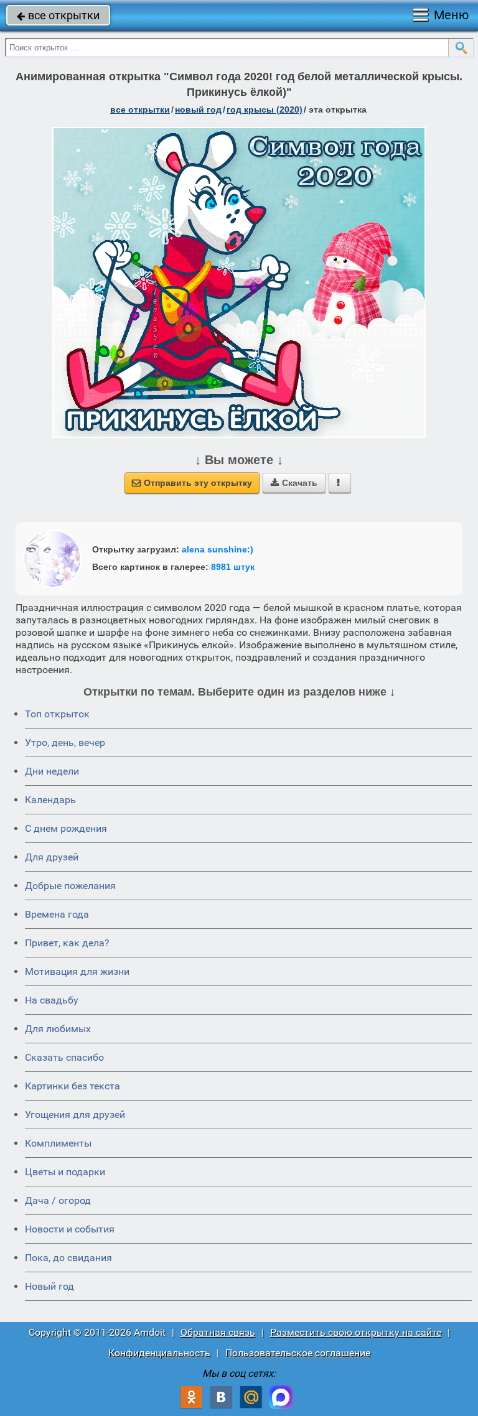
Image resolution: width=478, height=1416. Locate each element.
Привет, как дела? (67, 943)
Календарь (50, 800)
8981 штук (233, 567)
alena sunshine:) (217, 549)
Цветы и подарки (65, 1172)
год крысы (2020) (264, 109)
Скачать (294, 483)
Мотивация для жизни (77, 971)
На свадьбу (51, 1000)
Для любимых (58, 1029)
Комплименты (58, 1143)
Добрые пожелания (70, 886)
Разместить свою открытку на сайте (355, 1332)
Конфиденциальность (159, 1353)
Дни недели (52, 771)
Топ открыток (57, 714)
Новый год (49, 1286)
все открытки (58, 15)
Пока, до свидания (68, 1258)
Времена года (57, 914)
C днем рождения (66, 828)
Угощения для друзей (75, 1114)
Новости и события (70, 1229)
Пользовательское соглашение (297, 1353)
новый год (198, 109)
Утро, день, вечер (65, 742)
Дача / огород (58, 1200)
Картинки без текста (72, 1086)
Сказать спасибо (64, 1057)
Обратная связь (217, 1332)
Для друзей (51, 857)
